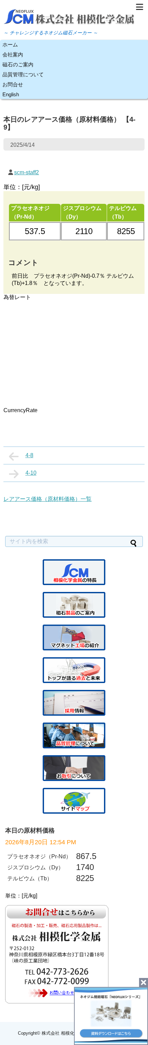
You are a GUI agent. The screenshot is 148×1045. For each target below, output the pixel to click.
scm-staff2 (26, 172)
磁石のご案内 (17, 64)
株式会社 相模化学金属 (65, 1033)
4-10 (30, 473)
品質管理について (23, 74)
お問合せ (12, 84)
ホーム (10, 44)
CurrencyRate (20, 410)
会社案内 (12, 54)
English (10, 94)
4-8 (29, 455)
